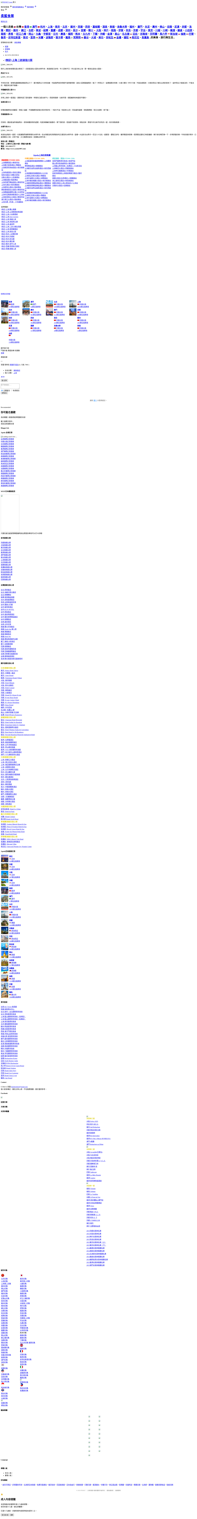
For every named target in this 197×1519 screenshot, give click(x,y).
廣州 (154, 26)
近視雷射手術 (17, 1485)
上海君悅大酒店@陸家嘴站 (11, 187)
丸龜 (38, 34)
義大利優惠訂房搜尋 (8, 471)
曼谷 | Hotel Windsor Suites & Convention (15, 730)
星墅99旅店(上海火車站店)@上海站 (65, 183)
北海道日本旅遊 (29, 1485)
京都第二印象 (25, 1318)
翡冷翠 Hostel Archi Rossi (9, 819)
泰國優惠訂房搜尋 (7, 456)
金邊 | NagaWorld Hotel (9, 834)
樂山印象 (4, 1335)
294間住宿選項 (14, 869)
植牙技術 (51, 1485)
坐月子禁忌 (6, 1485)
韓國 (13, 923)
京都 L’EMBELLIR (93, 1220)
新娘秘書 (79, 1485)
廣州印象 (4, 1286)
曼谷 (86, 37)
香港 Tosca (90, 1206)
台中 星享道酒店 (7, 607)
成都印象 (4, 1333)
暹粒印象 (4, 1405)
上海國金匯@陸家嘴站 (9, 180)
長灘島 (145, 37)
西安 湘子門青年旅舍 (8, 1031)
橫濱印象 (23, 1286)
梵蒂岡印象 (24, 1382)
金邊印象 (4, 1403)
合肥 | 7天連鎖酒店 (7, 796)
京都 (135, 30)
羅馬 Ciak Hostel (6, 1078)
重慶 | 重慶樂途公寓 (8, 799)
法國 (13, 987)
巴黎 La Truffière (92, 1194)
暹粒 (126, 37)
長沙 (75, 30)
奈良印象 (23, 1313)
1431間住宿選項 (15, 989)
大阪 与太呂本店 (92, 1155)
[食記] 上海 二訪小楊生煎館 (11, 226)
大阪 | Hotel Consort (7, 688)
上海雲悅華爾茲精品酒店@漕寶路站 (38, 183)
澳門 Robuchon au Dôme (94, 1144)
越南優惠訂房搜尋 (7, 461)
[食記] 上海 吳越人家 (8, 219)
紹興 (45, 30)
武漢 (176, 26)
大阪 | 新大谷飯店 (7, 685)
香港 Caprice (90, 1178)
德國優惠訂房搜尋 (7, 473)
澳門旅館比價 (6, 555)
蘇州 (72, 26)
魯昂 (3, 37)
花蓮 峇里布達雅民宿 (8, 649)
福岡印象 (32, 1342)
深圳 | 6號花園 (6, 782)
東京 (150, 30)
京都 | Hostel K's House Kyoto (11, 695)
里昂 (32, 37)
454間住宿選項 (14, 315)
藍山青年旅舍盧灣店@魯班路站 (63, 163)
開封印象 (4, 1342)
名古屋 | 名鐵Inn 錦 (7, 710)
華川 (90, 30)
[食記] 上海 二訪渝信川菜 (18, 60)
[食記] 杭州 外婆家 (7, 236)
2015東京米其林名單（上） (96, 1242)
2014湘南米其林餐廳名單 (95, 1251)
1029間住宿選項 (15, 925)
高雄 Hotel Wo (6, 636)
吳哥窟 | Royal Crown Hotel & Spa (12, 829)
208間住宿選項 (14, 941)
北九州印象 (24, 1342)
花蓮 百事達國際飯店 (8, 651)
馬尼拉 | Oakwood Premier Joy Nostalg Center (16, 846)
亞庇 (135, 34)
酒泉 (104, 26)
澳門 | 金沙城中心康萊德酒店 (11, 752)
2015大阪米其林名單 (93, 1234)
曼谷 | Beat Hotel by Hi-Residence (12, 732)
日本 (13, 859)
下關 (95, 34)
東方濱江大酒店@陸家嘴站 (11, 199)
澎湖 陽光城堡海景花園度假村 (12, 659)
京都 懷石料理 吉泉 (93, 1130)
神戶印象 (23, 1306)
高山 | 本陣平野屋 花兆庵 (10, 712)
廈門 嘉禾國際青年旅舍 (9, 1039)
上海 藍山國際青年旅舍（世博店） (13, 1016)
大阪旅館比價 (6, 545)
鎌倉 (180, 30)
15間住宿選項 (82, 330)
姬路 (113, 30)
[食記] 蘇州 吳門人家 (8, 244)
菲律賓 (13, 971)
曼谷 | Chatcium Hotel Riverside (11, 720)
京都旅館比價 (6, 542)
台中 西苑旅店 (6, 612)
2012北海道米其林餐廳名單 (96, 1254)
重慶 (53, 30)
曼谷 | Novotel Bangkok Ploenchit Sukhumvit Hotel (18, 735)
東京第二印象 (25, 1281)
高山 (117, 34)
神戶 (106, 30)
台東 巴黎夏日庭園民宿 (9, 654)
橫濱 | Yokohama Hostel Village (11, 678)
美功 (100, 37)
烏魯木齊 (122, 26)
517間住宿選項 (14, 965)
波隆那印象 (24, 1373)
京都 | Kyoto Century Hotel (10, 700)
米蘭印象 (23, 1370)
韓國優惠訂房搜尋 (7, 446)
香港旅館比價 (6, 552)
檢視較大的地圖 (5, 294)
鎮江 (23, 30)
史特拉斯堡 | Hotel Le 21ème (11, 809)
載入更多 (4, 380)
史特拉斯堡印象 (25, 1359)
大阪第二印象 (25, 1303)
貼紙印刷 (170, 1485)
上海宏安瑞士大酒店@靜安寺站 (12, 197)
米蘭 (40, 37)
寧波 (38, 30)
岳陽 (169, 26)
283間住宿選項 (14, 885)
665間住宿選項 (36, 315)
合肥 (31, 30)
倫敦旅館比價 (6, 577)
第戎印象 (23, 1362)
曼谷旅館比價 (6, 557)
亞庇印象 (4, 1376)
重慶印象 (4, 1330)
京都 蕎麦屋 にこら (93, 1215)
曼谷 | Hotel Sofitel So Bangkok (11, 722)
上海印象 (4, 1281)
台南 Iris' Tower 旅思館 (9, 1007)
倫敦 (183, 34)
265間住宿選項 (82, 323)
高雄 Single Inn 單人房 (9, 629)
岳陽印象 (4, 1323)
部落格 (7, 49)
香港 (26, 26)
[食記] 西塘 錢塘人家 (8, 249)
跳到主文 (4, 21)
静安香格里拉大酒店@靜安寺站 (12, 189)
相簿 (6, 46)
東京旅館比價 (6, 547)
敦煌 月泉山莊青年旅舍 (9, 1034)
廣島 (63, 34)
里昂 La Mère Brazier (93, 1175)
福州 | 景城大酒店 (7, 792)
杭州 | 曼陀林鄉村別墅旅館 (10, 774)
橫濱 (172, 30)
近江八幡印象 (25, 1298)
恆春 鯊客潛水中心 (7, 1009)
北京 (64, 26)
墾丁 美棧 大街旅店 (8, 641)
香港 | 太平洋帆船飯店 (9, 745)
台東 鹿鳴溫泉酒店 (7, 656)
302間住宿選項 (36, 323)
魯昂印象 (23, 1357)
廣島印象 (23, 1335)
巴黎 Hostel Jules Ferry (8, 1071)
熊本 (77, 34)
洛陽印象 (4, 1340)
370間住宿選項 (14, 307)
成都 (60, 30)
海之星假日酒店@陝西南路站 (63, 180)
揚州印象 (4, 1306)
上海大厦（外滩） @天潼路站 (12, 202)
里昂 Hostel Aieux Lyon (9, 1075)
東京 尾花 (89, 1223)
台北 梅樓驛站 (6, 595)
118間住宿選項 (14, 342)
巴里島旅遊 (61, 1485)
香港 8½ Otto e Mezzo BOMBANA (98, 1138)
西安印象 (4, 1345)
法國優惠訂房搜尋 (7, 468)
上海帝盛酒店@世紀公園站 (11, 172)
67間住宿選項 (14, 901)
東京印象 (23, 1279)
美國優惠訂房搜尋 (7, 486)
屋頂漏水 (96, 1485)
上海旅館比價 (6, 560)
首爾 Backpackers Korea (9, 1058)
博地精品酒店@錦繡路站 (34, 166)
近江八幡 (21, 34)
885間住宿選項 (14, 933)
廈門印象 (4, 1291)
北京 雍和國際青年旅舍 (9, 1024)
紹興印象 (4, 1315)
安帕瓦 (109, 37)
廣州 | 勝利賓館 (6, 784)
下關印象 (23, 1340)
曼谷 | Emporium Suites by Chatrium (13, 725)
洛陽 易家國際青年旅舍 (9, 1046)
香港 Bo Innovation (93, 1136)
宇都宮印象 (24, 1328)
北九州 (86, 34)
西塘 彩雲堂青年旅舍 (8, 1029)
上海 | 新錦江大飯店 (8, 760)
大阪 (98, 30)
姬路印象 (23, 1311)
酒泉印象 (4, 1350)
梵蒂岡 (77, 37)
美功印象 (4, 1396)
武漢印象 (4, 1328)
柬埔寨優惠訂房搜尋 (8, 459)
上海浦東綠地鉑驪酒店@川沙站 (36, 173)
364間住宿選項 (14, 973)
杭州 (42, 26)
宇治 (143, 30)
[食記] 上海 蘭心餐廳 (8, 209)
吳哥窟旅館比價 (6, 574)
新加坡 (174, 34)
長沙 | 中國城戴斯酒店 (9, 787)
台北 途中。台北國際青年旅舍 (12, 1012)
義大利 (13, 995)
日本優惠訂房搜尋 (7, 444)
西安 (87, 26)
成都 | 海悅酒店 (6, 804)
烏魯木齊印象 (6, 1355)
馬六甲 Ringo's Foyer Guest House (12, 1066)
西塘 (80, 26)
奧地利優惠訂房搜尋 (8, 483)
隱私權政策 (110, 1490)
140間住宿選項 (14, 330)
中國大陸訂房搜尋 (7, 441)
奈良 (128, 30)
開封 (8, 30)
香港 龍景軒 (90, 1133)
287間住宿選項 (14, 877)
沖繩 (102, 34)
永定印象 (4, 1296)
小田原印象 (24, 1291)
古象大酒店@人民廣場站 (10, 177)
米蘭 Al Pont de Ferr (93, 1197)
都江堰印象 (5, 1338)
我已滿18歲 (5, 1515)
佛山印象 (4, 1288)
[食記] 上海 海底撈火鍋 (9, 222)
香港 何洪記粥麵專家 (94, 1203)
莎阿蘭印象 (5, 1379)
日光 (55, 34)
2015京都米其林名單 (93, 1231)
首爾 (83, 30)
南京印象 (4, 1301)
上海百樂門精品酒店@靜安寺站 (12, 182)
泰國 (13, 955)
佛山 (162, 26)
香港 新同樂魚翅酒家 (94, 1181)
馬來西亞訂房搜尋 (7, 463)
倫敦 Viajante (91, 1188)
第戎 (25, 37)
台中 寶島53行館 (7, 604)
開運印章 (137, 1485)
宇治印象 (23, 1320)
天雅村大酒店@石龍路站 (61, 185)
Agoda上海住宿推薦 (42, 155)
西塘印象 (4, 1320)
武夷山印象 (5, 1298)
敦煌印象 (4, 1352)
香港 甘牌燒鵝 (91, 1209)
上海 (50, 26)
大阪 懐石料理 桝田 (93, 1158)
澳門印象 (4, 1360)
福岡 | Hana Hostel (7, 705)
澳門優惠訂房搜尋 (7, 451)
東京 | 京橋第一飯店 (8, 673)
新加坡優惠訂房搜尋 (8, 454)
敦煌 (112, 26)
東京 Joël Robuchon (93, 1127)
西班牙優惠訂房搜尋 (8, 476)
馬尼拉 (135, 37)
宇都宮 (47, 34)
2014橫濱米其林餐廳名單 (95, 1248)
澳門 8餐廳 (90, 1141)
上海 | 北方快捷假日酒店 (9, 769)
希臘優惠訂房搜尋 (7, 478)
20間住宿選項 (59, 330)
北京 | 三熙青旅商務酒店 (9, 779)
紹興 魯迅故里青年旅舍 (9, 1056)
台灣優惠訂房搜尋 (7, 439)
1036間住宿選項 (83, 307)
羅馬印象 (23, 1378)
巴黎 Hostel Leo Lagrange (9, 1073)
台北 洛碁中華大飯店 (8, 592)
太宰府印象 (24, 1330)
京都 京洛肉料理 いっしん (95, 1161)
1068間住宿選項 (15, 997)
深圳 (67, 30)
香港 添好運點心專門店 (94, 1200)
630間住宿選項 (14, 861)
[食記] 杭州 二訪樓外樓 (9, 234)
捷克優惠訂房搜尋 (7, 481)
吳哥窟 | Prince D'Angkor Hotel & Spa (13, 827)
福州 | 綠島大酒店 (7, 789)
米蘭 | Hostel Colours (8, 817)
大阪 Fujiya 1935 (92, 1121)
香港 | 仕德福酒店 (7, 740)
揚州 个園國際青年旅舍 (9, 1051)
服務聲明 (118, 1490)
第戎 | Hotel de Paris (7, 811)
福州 (131, 26)
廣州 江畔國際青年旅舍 (9, 1041)
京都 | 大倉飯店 (6, 693)
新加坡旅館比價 (6, 572)
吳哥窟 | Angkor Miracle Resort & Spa (13, 824)
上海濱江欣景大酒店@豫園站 (35, 176)
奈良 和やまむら (92, 1124)
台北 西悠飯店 (6, 590)
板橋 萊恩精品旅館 (7, 597)
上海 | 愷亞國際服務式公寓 (10, 764)
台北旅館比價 (6, 550)
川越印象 (23, 1283)
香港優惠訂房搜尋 (7, 449)
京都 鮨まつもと (92, 1212)
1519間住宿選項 (15, 981)
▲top (3, 376)
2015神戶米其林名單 (93, 1236)
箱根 (3, 34)
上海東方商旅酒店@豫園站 (11, 165)
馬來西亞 (14, 931)
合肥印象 (4, 1311)
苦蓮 (2, 353)
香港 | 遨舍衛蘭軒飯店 (9, 742)
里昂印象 (23, 1364)
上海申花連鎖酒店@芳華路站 (63, 171)
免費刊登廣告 (42, 1485)
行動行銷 (88, 1485)
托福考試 (129, 1485)
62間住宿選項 (35, 307)
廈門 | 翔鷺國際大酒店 (9, 794)
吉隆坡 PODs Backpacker (9, 1063)
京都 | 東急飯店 (6, 690)
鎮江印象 (4, 1308)
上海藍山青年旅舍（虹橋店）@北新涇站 (67, 166)
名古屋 (125, 34)
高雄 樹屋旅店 (6, 634)
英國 (13, 979)
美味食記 (17, 370)
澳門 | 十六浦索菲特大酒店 (10, 754)
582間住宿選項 (14, 323)
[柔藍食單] (1, 1097)
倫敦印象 (23, 1348)
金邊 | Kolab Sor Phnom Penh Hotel (13, 832)
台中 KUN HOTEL (7, 609)
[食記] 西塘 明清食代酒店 (10, 246)
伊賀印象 (23, 1308)
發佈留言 (4, 393)
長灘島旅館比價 (6, 567)
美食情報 (17, 42)
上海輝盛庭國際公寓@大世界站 (12, 192)
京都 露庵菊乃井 (92, 1163)
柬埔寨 (13, 963)
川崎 (165, 30)
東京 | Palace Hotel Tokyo (9, 670)
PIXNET (83, 1490)
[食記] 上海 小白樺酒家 (9, 214)
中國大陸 (59, 304)
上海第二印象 (6, 1283)
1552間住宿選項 (15, 957)
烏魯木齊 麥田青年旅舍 (9, 1036)
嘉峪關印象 (5, 1347)
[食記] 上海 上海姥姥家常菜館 (12, 212)
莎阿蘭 (153, 34)
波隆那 (49, 37)
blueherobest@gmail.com (19, 1087)
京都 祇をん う (91, 1217)
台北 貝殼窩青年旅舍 (8, 1014)
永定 (147, 26)
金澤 (109, 34)
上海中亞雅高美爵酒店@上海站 (12, 194)
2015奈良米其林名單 (93, 1239)
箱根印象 (23, 1293)
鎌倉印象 (23, 1288)
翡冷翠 (59, 37)
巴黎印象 (23, 1354)
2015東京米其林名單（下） (96, 1245)
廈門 (139, 26)
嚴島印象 (23, 1338)
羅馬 (67, 37)
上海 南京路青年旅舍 (8, 1021)
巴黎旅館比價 (6, 579)
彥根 (10, 34)
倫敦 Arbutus (90, 1191)
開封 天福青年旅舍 (7, 1048)
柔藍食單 (7, 16)
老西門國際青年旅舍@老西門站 (63, 161)
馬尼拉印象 (24, 1388)
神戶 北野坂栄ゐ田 (93, 1226)
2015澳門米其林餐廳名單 (95, 1265)
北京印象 (4, 1279)
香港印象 (4, 1357)
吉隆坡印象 (5, 1374)
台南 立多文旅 (6, 624)
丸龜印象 (23, 1323)
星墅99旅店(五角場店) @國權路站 (64, 178)
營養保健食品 (160, 1485)
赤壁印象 (4, 1325)
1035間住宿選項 (15, 909)
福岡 (70, 34)
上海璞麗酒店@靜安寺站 (10, 162)
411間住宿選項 (59, 315)
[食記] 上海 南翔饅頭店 (9, 229)
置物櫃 (151, 1485)
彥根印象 (23, 1296)
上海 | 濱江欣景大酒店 (9, 762)
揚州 (15, 30)
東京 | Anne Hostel (7, 675)
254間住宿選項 (59, 323)
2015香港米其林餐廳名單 (95, 1262)
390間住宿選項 (14, 949)
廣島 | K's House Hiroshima (10, 702)
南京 (57, 26)
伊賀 (120, 30)
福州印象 (4, 1293)
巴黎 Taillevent (91, 1172)
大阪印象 (23, 1301)
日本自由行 (70, 1485)
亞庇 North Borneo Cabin (9, 1061)
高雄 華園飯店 (6, 631)
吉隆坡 (143, 34)
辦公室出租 (113, 1485)
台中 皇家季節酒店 (7, 614)
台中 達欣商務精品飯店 (9, 617)
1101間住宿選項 (15, 917)
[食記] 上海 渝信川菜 (8, 231)
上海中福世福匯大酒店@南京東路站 (38, 180)
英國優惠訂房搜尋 (7, 466)
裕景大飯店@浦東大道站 (10, 175)
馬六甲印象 (5, 1381)
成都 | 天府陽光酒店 (8, 801)
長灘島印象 (24, 1390)
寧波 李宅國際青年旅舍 (9, 1053)
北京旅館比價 (6, 562)
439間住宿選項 (14, 893)
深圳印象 (4, 1362)
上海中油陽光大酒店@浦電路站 (36, 178)
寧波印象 (4, 1318)
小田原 (188, 30)
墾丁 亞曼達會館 (7, 644)
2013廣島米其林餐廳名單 (95, 1257)
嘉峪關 (96, 26)
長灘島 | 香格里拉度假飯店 (10, 842)
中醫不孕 (104, 1485)
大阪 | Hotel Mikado (7, 683)
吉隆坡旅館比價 (6, 570)
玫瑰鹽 (121, 1485)
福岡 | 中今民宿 (6, 707)
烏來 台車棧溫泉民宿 (8, 602)
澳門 (34, 26)
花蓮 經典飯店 (6, 646)
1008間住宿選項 (59, 307)
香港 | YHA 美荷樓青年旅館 (11, 750)
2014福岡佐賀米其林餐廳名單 (97, 1259)
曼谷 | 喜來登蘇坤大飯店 (9, 727)
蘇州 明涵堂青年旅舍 (8, 1026)
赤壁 (184, 26)
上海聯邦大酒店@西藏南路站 (63, 168)
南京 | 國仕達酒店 (7, 777)
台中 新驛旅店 (6, 619)
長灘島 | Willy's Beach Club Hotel (12, 839)
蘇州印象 (4, 1303)
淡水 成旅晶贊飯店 (7, 600)
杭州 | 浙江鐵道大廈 (8, 772)
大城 (93, 37)
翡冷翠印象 (24, 1375)
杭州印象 (4, 1313)
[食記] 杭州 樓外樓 (7, 241)
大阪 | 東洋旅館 (6, 680)
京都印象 (23, 1315)
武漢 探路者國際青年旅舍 (10, 1043)
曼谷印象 (4, 1393)
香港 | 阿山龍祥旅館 (8, 747)
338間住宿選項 (82, 315)
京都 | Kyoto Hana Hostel (9, 697)
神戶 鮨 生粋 (91, 1169)
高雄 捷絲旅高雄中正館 (9, 639)
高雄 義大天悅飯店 (7, 627)
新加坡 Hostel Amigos (8, 1068)
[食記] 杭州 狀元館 (7, 239)
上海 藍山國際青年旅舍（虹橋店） (13, 1019)
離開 (11, 1515)
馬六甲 (163, 34)
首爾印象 (4, 1368)
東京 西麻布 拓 (91, 1166)
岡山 (31, 34)
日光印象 (23, 1325)
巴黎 (191, 34)
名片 (6, 51)
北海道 (144, 1485)
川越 (157, 30)
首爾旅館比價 (6, 565)
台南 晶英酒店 (6, 622)
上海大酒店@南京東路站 (10, 185)
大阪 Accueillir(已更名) (94, 1152)
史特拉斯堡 (14, 37)
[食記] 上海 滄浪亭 (7, 224)
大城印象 (4, 1398)
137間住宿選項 (36, 330)
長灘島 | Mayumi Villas (8, 844)
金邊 (118, 37)
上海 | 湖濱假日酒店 (8, 767)
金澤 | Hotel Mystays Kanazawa (11, 715)
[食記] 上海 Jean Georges (9, 217)
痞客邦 (12, 365)
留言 (16, 365)
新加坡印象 (5, 1387)
